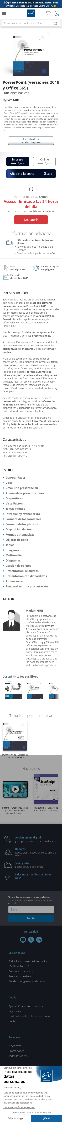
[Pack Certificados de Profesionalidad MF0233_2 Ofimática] (13, 691)
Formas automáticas (20, 534)
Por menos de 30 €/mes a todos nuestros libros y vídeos (31, 203)
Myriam (11, 100)
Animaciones (15, 581)
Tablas (10, 545)
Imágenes (12, 550)
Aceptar (31, 918)
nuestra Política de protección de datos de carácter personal (30, 901)
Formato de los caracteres (23, 519)
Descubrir (31, 220)
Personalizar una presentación (27, 586)
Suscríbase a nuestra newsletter (30, 899)
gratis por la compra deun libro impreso (36, 839)
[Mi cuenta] (57, 13)
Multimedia (14, 555)
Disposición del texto (20, 529)
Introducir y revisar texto (23, 514)
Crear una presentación (22, 488)
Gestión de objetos (18, 566)
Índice (8, 470)
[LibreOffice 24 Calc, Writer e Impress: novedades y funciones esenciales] (35, 691)
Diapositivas (14, 498)
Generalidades (15, 477)
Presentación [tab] (15, 292)
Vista (9, 483)
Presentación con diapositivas (26, 576)
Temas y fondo (15, 509)
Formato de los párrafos (22, 524)
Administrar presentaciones (25, 493)
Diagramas (13, 560)
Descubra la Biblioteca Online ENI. (31, 5)
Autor (8, 599)
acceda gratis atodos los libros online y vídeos (35, 852)
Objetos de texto (17, 540)
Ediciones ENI (31, 13)
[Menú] (4, 13)
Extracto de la (31, 140)
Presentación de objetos (22, 571)
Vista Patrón (14, 503)
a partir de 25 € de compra (29, 864)
